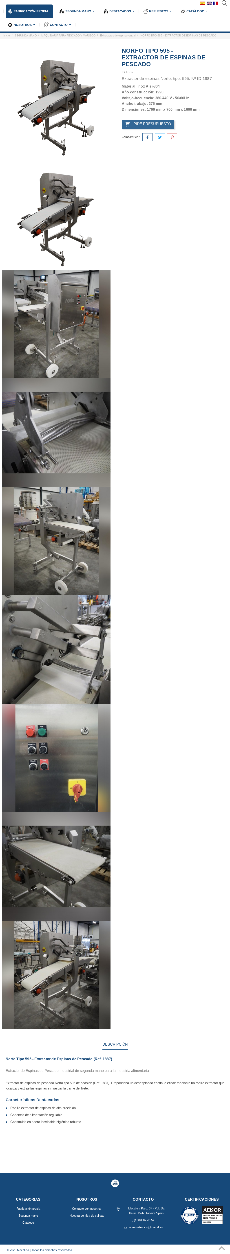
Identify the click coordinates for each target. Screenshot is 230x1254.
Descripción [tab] (115, 1044)
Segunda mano (28, 1215)
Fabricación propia (28, 1208)
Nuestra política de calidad (87, 1215)
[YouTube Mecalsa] (115, 1183)
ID (123, 72)
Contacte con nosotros (87, 1208)
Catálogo (28, 1222)
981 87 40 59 (145, 1220)
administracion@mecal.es (146, 1227)
